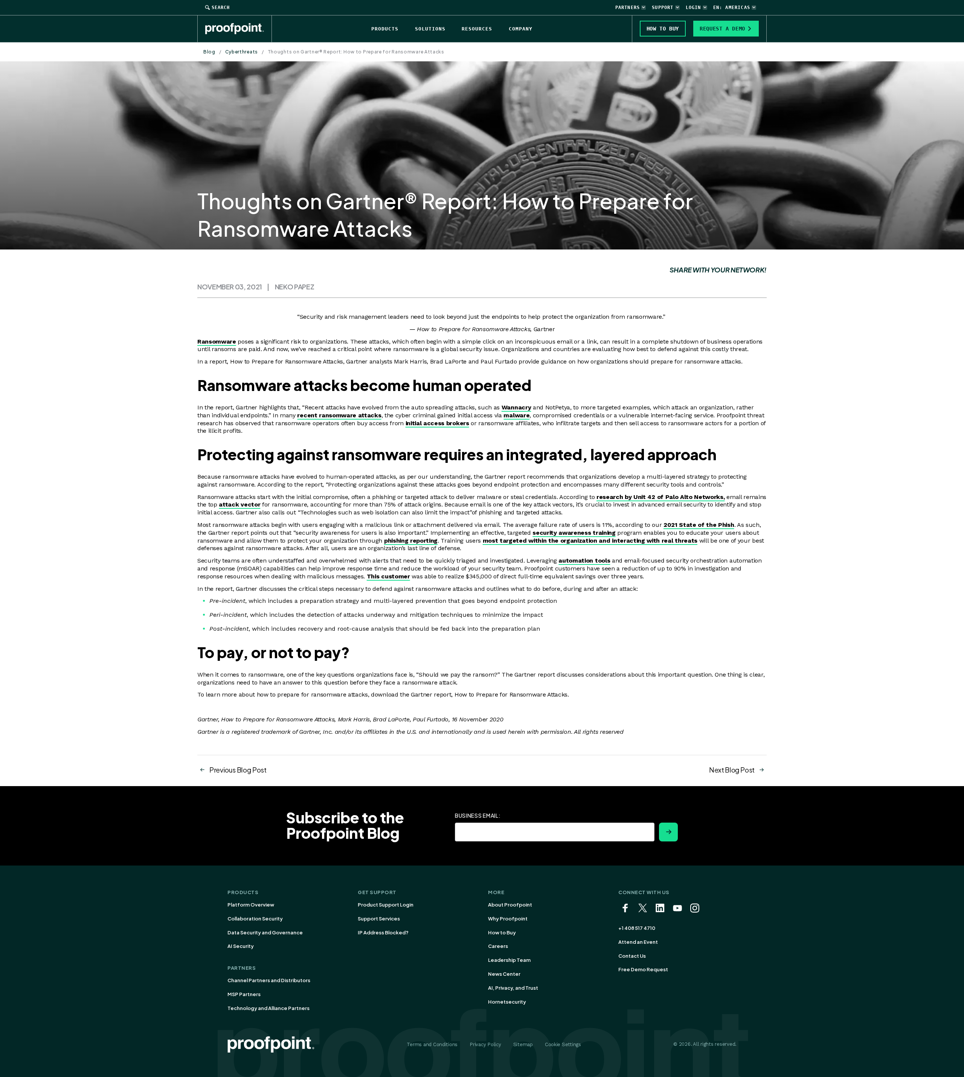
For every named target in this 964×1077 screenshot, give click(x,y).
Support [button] (662, 7)
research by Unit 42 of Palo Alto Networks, (660, 496)
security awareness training (573, 532)
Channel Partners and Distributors (268, 980)
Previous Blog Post (238, 769)
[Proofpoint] (238, 28)
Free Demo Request (643, 969)
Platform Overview (250, 905)
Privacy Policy (485, 1044)
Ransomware (216, 341)
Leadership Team (509, 960)
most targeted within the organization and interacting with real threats (590, 540)
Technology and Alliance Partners (268, 1008)
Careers (498, 946)
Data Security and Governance (265, 932)
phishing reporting (411, 540)
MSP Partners (244, 994)
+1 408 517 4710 (636, 928)
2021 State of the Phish (699, 524)
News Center (504, 974)
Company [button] (520, 29)
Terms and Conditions (432, 1044)
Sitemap (523, 1044)
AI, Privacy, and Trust (513, 988)
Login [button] (693, 7)
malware (516, 415)
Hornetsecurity (507, 1002)
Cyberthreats (241, 52)
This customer (388, 576)
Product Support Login (385, 905)
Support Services (379, 919)
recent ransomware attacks (339, 415)
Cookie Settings (563, 1044)
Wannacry (516, 407)
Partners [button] (627, 7)
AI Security (240, 946)
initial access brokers (437, 423)
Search (221, 7)
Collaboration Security (255, 919)
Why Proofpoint (508, 919)
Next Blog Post (732, 769)
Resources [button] (477, 29)
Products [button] (384, 29)
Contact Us (632, 956)
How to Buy (502, 932)
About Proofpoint (510, 905)
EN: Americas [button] (731, 7)
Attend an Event (638, 942)
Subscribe (668, 832)
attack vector (239, 504)
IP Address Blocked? (383, 932)
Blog (209, 52)
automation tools (584, 560)
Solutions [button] (430, 29)
